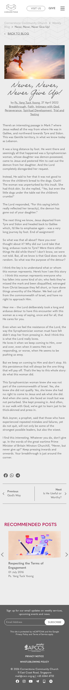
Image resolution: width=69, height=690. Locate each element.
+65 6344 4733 (45, 676)
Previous (2, 555)
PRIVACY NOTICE (34, 656)
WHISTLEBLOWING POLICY (34, 662)
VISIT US (36, 8)
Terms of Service (40, 635)
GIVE (52, 8)
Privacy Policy (22, 635)
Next (66, 555)
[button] (6, 475)
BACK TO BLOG (18, 33)
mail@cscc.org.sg (24, 676)
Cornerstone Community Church (25, 23)
